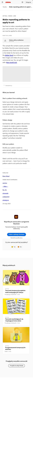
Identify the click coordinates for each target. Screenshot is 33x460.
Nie (21, 247)
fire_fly (5, 190)
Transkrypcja (8, 85)
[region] (16, 283)
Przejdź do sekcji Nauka (16, 365)
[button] (22, 2)
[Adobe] (8, 2)
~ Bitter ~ (5, 186)
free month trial (12, 62)
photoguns (6, 200)
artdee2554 (6, 197)
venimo (5, 183)
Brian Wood (6, 176)
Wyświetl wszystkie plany (17, 238)
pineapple (5, 193)
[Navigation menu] (2, 2)
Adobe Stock (9, 55)
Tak (14, 247)
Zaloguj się (28, 2)
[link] (5, 7)
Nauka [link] (5, 7)
